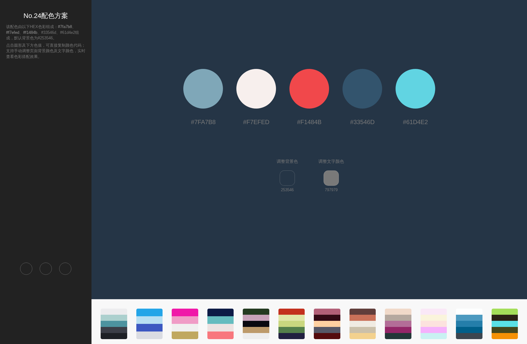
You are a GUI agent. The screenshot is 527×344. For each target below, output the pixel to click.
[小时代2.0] (291, 324)
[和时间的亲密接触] (505, 324)
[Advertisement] (45, 160)
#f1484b (30, 32)
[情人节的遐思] (434, 324)
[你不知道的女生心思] (256, 324)
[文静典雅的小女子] (327, 324)
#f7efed (12, 32)
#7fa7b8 (65, 26)
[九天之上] (114, 324)
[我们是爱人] (469, 324)
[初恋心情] (398, 324)
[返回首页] (26, 269)
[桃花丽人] (185, 324)
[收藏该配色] (65, 269)
